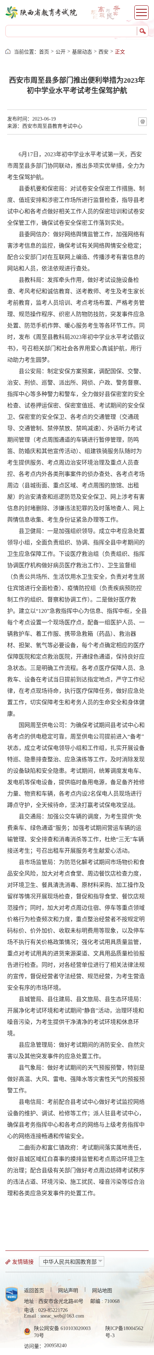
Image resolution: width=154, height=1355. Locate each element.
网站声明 (68, 1290)
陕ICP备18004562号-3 (124, 1332)
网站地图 (102, 1290)
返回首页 (34, 1290)
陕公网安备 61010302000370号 (62, 1332)
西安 (103, 52)
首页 (44, 52)
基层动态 (82, 52)
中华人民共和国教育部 (70, 1262)
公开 (61, 52)
